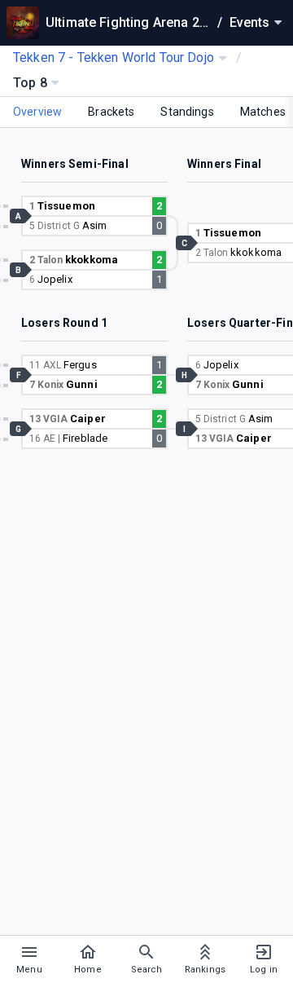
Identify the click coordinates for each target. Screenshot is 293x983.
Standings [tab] (186, 111)
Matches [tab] (263, 111)
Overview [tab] (37, 111)
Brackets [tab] (111, 111)
